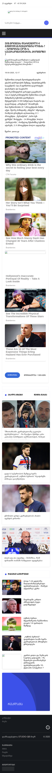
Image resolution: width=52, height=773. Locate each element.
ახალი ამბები (15, 395)
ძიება (4, 721)
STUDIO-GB (24, 736)
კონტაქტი (6, 718)
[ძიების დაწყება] (46, 23)
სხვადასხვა (7, 756)
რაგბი (5, 752)
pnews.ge (15, 131)
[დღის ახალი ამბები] (26, 13)
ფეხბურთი (41, 72)
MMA (4, 749)
